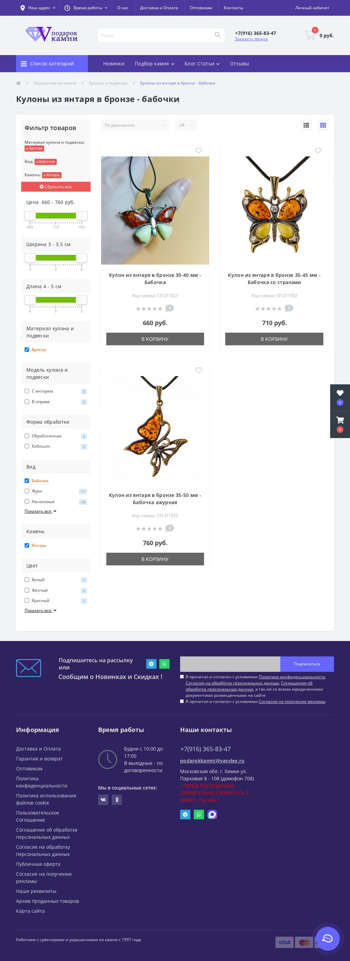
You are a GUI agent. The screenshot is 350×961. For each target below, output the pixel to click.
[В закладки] (198, 151)
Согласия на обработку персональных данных (232, 683)
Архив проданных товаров (47, 901)
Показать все (38, 511)
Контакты (233, 8)
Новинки (113, 63)
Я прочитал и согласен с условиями (255, 701)
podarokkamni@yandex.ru (212, 760)
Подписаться (307, 664)
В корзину (155, 339)
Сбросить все (58, 187)
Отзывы (240, 63)
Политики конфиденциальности (292, 677)
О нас (123, 8)
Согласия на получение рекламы (292, 701)
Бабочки (46, 161)
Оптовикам (201, 8)
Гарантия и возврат (39, 758)
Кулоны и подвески (108, 83)
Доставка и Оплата (159, 8)
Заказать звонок (251, 39)
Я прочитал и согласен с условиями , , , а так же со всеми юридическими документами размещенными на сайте (256, 686)
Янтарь (52, 174)
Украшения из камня (54, 83)
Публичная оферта (38, 864)
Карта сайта (30, 911)
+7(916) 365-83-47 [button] (205, 749)
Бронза (35, 148)
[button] (86, 8)
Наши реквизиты (36, 891)
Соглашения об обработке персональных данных (249, 686)
